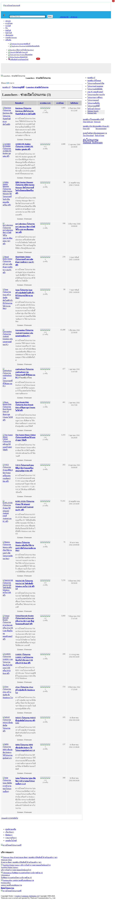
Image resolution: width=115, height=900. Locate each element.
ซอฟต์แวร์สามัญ (89, 127)
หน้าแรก (8, 21)
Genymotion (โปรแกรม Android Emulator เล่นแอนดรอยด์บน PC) (24, 333)
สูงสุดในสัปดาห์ (89, 134)
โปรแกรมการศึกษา (95, 97)
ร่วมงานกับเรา (11, 838)
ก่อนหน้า (4, 818)
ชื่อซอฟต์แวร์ (19, 103)
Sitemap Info (91, 113)
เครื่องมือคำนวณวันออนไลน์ (19, 59)
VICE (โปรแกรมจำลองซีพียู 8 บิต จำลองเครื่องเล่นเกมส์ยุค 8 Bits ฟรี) (24, 468)
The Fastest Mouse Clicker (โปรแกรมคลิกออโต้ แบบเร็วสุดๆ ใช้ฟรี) (25, 437)
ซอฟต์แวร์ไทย (88, 120)
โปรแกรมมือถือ (93, 103)
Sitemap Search (92, 111)
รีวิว (6, 28)
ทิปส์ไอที (8, 30)
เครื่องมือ (8, 40)
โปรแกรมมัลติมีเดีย (94, 89)
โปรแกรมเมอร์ (93, 100)
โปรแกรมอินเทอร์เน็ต (95, 83)
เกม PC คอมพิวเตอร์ (95, 92)
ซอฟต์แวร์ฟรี (99, 120)
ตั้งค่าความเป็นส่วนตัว (9, 894)
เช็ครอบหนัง (9, 35)
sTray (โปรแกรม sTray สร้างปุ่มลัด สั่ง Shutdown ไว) (25, 690)
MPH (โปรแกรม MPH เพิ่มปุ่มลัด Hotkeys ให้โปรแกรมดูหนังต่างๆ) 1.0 (25, 747)
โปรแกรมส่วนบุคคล (95, 86)
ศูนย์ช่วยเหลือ (10, 829)
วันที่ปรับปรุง (74, 103)
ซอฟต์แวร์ (26, 44)
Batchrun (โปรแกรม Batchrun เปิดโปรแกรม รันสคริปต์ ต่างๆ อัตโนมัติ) (25, 111)
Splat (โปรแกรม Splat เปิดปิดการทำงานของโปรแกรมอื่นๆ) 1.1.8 (25, 781)
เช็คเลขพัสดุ (28, 54)
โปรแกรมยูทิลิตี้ (93, 106)
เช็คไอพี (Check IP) (21, 52)
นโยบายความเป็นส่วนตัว (29, 894)
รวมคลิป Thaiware (11, 37)
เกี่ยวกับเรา (9, 832)
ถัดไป (16, 818)
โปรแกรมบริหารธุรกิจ (96, 95)
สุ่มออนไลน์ (23, 57)
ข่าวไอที (8, 26)
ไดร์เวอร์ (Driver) (93, 109)
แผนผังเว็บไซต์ (11, 840)
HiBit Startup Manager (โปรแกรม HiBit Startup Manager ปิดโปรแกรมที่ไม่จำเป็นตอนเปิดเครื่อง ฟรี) (24, 187)
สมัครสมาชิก (64, 17)
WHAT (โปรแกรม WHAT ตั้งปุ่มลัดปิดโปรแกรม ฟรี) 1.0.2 (25, 720)
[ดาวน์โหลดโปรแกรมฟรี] (11, 5)
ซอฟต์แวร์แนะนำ (102, 127)
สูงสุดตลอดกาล (101, 134)
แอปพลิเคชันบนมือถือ (32, 46)
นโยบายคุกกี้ (46, 894)
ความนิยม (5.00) (45, 103)
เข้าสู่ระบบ (73, 17)
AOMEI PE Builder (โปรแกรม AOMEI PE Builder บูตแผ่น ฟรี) (24, 146)
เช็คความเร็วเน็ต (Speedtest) (25, 50)
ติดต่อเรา (8, 835)
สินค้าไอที (8, 33)
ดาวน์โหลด (8, 23)
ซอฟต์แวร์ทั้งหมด (94, 80)
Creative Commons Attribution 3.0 (27, 896)
